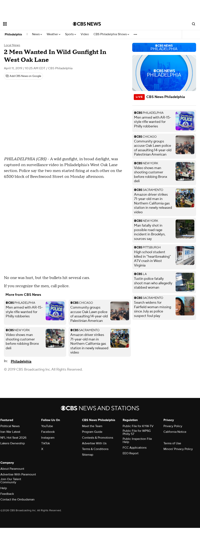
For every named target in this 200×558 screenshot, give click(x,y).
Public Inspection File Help (137, 440)
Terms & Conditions (95, 449)
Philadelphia (13, 34)
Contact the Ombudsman (17, 499)
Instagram (47, 437)
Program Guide (92, 431)
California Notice (174, 431)
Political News (10, 426)
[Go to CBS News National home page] (87, 24)
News (36, 34)
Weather (53, 34)
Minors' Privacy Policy (178, 449)
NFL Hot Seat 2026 (13, 437)
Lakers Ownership (12, 443)
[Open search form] (193, 24)
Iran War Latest (10, 431)
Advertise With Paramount (18, 474)
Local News (12, 45)
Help (3, 488)
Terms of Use (172, 443)
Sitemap (87, 454)
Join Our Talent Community (10, 481)
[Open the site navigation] (31, 24)
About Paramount (12, 468)
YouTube (47, 426)
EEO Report (130, 453)
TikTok (45, 443)
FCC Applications (134, 447)
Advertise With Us (94, 443)
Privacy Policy (172, 426)
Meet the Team (92, 426)
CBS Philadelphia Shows (111, 34)
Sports (69, 34)
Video (85, 34)
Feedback (7, 493)
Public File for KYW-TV (138, 426)
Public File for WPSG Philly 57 (137, 432)
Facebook (48, 431)
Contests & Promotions (97, 437)
